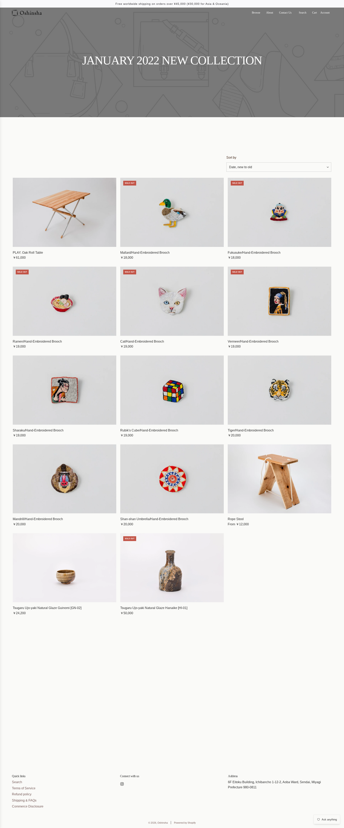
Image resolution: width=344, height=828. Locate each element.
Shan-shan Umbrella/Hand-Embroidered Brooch (154, 519)
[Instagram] (122, 784)
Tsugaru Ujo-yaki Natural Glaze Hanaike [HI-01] (153, 608)
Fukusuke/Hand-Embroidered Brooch (254, 252)
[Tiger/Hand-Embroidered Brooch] (279, 390)
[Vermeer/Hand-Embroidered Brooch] (279, 301)
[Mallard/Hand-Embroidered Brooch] (172, 212)
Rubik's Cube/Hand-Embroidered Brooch (149, 430)
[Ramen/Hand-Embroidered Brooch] (64, 301)
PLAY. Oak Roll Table (28, 252)
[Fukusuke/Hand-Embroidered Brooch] (279, 212)
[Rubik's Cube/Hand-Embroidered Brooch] (172, 390)
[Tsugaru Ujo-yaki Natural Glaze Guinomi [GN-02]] (64, 567)
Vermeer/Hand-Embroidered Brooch (253, 341)
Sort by (231, 157)
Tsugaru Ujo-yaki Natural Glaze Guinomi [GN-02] (47, 608)
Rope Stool (236, 519)
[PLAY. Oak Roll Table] (64, 212)
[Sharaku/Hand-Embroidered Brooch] (64, 390)
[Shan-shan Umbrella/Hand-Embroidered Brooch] (172, 479)
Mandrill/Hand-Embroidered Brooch (38, 519)
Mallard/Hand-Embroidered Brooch (145, 252)
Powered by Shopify (185, 822)
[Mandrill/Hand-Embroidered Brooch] (64, 479)
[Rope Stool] (279, 479)
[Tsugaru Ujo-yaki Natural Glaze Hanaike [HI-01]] (172, 567)
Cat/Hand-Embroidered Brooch (142, 341)
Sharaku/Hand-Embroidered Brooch (38, 430)
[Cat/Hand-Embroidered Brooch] (172, 301)
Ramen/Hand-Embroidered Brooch (37, 341)
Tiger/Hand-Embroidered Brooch (251, 430)
